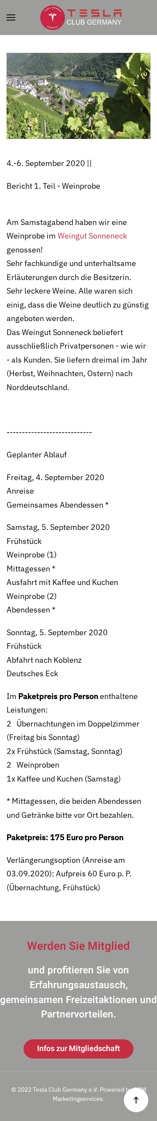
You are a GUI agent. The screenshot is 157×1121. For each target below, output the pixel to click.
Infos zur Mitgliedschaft (78, 1049)
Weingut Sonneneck (92, 236)
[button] (11, 17)
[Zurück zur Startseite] (78, 17)
